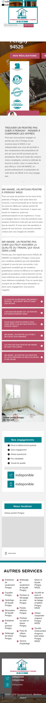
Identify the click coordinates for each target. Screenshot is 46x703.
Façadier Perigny (9, 594)
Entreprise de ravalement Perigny (10, 584)
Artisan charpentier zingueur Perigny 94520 (39, 618)
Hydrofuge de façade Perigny (9, 602)
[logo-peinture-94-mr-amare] (23, 15)
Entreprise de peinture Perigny (9, 624)
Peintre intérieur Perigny (23, 610)
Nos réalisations (25, 55)
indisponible (24, 475)
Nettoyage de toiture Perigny (9, 636)
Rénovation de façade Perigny (10, 613)
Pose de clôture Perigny (23, 633)
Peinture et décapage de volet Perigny (24, 599)
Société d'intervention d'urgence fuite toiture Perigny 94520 (39, 634)
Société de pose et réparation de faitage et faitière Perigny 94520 (39, 600)
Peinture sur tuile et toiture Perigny (24, 622)
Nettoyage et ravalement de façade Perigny (24, 585)
